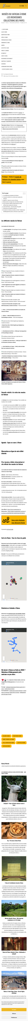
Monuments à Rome (5, 42)
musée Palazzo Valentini (20, 121)
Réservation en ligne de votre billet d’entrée (13, 201)
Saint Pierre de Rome (8, 739)
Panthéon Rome (17, 735)
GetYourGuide (10, 529)
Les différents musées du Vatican (11, 195)
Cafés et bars (4, 56)
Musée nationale (8, 119)
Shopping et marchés (6, 61)
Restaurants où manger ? (7, 58)
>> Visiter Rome (4, 29)
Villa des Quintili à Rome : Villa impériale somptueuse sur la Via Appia (14, 919)
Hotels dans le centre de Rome (16, 690)
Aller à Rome (4, 32)
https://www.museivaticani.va (14, 509)
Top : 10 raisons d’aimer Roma (14, 840)
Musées (3, 45)
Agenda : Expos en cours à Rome (10, 200)
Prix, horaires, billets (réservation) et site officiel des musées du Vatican (12, 204)
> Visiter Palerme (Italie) (7, 69)
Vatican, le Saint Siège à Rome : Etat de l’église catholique (14, 992)
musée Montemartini (10, 121)
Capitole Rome (21, 742)
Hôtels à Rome (4, 37)
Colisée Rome (6, 735)
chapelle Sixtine (4, 114)
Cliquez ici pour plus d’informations (10, 128)
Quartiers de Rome (5, 34)
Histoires (3, 64)
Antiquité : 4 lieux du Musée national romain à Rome (14, 804)
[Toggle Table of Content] (23, 193)
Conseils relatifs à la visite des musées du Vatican (12, 198)
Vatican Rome (6, 746)
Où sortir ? (3, 53)
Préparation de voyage (6, 40)
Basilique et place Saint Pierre (9, 423)
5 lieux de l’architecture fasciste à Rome (14, 883)
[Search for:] (25, 6)
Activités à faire (5, 48)
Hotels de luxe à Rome (9, 688)
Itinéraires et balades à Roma (10, 208)
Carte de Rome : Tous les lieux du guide (12, 206)
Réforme (13, 144)
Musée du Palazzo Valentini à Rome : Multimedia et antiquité (14, 953)
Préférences (14, 1017)
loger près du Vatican (14, 692)
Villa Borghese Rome (8, 742)
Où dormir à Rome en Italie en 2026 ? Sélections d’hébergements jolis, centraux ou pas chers (14, 210)
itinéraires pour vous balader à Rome (16, 613)
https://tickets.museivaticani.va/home (16, 511)
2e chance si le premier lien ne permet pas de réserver (13, 513)
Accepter (14, 1009)
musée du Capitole (16, 119)
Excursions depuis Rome (6, 66)
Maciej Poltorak (9, 74)
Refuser (14, 1013)
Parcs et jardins (5, 50)
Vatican (20, 112)
